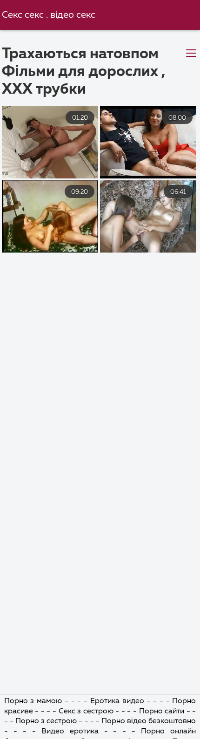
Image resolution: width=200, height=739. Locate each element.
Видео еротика (72, 731)
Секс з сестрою (87, 711)
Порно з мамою (34, 701)
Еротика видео (118, 701)
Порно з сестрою (47, 721)
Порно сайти (163, 711)
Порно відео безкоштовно (148, 721)
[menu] (191, 53)
